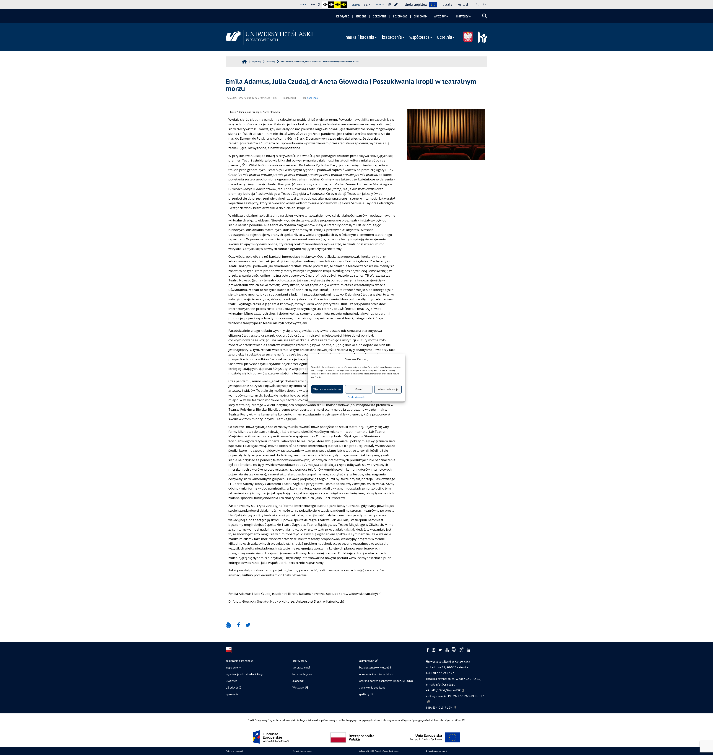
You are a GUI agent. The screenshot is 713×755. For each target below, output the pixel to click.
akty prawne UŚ (368, 661)
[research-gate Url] (461, 650)
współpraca (419, 37)
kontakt (463, 4)
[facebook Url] (428, 650)
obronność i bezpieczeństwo (376, 674)
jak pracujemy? (301, 667)
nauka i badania (360, 37)
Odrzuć (358, 389)
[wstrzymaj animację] (390, 4)
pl (477, 4)
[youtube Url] (447, 650)
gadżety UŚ (366, 694)
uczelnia (444, 37)
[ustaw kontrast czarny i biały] (325, 4)
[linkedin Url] (468, 650)
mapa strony (233, 667)
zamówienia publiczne (372, 687)
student (361, 16)
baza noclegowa (302, 674)
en (484, 4)
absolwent (400, 16)
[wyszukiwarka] (484, 16)
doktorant (379, 16)
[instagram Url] (433, 650)
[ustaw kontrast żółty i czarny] (344, 4)
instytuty (462, 16)
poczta (447, 4)
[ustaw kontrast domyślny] (313, 4)
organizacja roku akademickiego (244, 674)
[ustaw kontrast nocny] (319, 4)
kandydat (342, 16)
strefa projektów (416, 4)
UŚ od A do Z (233, 687)
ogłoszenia (232, 694)
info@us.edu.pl (445, 684)
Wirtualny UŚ (300, 687)
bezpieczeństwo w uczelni (375, 667)
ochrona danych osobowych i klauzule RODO (386, 681)
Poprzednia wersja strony (302, 751)
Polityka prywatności (234, 751)
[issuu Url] (454, 650)
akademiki (298, 681)
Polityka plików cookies (356, 396)
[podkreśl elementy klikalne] (396, 4)
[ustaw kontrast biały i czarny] (331, 4)
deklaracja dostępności (239, 661)
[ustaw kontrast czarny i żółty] (337, 4)
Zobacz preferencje (388, 389)
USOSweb (231, 681)
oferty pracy (299, 661)
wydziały (440, 16)
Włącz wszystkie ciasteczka (327, 389)
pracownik (420, 16)
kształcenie (392, 37)
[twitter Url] (440, 650)
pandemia (312, 98)
